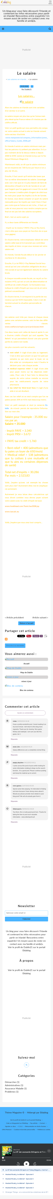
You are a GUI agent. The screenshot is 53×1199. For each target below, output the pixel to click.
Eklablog (44, 1113)
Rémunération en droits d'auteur (35, 1126)
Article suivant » (40, 618)
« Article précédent (14, 618)
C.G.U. (20, 1126)
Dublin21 (28, 947)
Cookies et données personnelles (24, 1129)
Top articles (33, 1123)
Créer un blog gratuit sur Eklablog (17, 1123)
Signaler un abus (10, 1126)
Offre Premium (7, 1129)
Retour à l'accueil (26, 623)
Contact (42, 1123)
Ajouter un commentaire (25, 713)
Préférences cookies (43, 1129)
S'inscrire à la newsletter (15, 646)
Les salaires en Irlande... (18, 79)
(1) (12, 1082)
